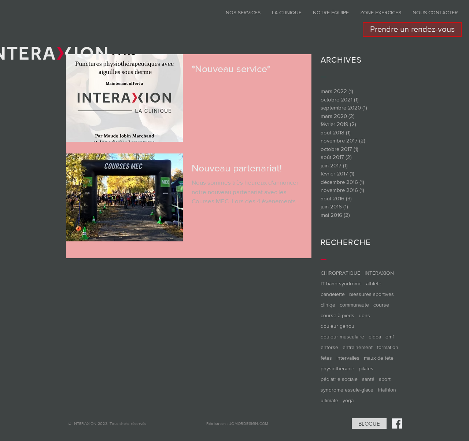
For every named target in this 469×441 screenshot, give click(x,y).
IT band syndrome (341, 283)
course (381, 305)
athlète (373, 283)
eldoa (375, 337)
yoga (348, 400)
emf (389, 337)
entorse (329, 347)
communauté (354, 305)
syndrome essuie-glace (347, 390)
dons (364, 315)
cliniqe (328, 305)
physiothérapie (337, 368)
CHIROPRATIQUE (340, 273)
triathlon (387, 390)
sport (385, 379)
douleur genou (337, 326)
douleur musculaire (342, 337)
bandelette (333, 294)
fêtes (326, 358)
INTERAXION (379, 273)
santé (368, 379)
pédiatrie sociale (339, 379)
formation (387, 347)
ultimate (329, 400)
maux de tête (379, 358)
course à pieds (337, 315)
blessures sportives (371, 294)
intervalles (347, 358)
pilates (366, 368)
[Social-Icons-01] (397, 423)
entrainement (358, 347)
